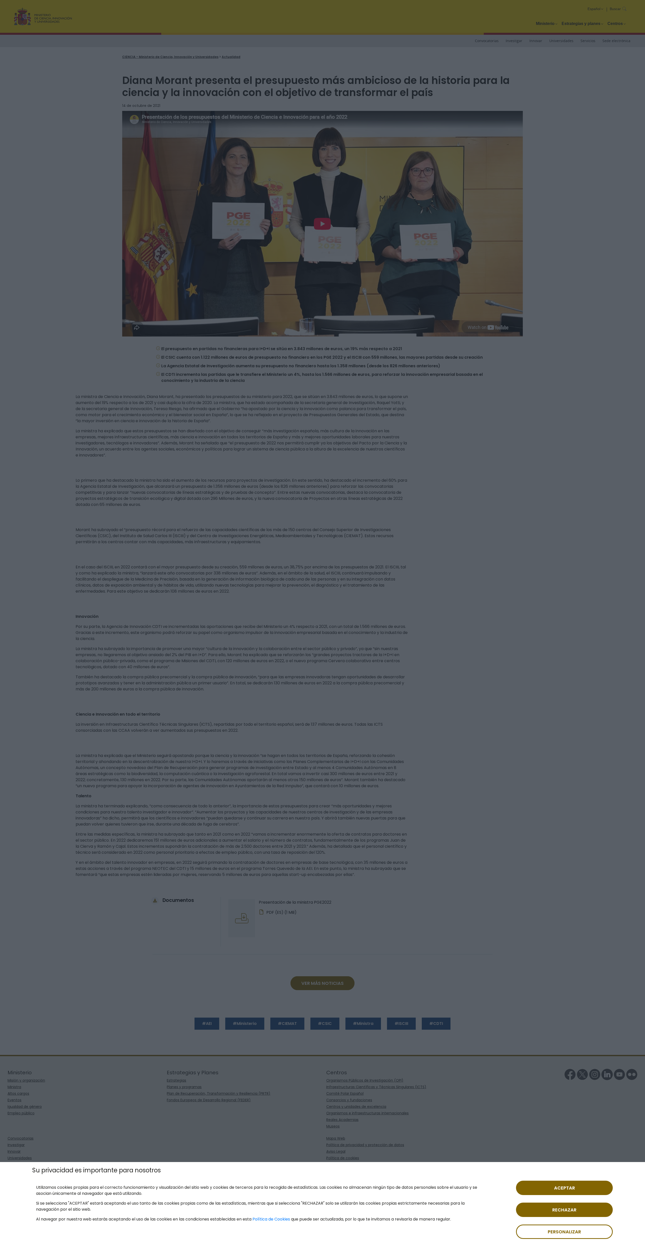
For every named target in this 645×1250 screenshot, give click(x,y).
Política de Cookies (271, 1219)
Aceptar (564, 1188)
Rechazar (564, 1210)
